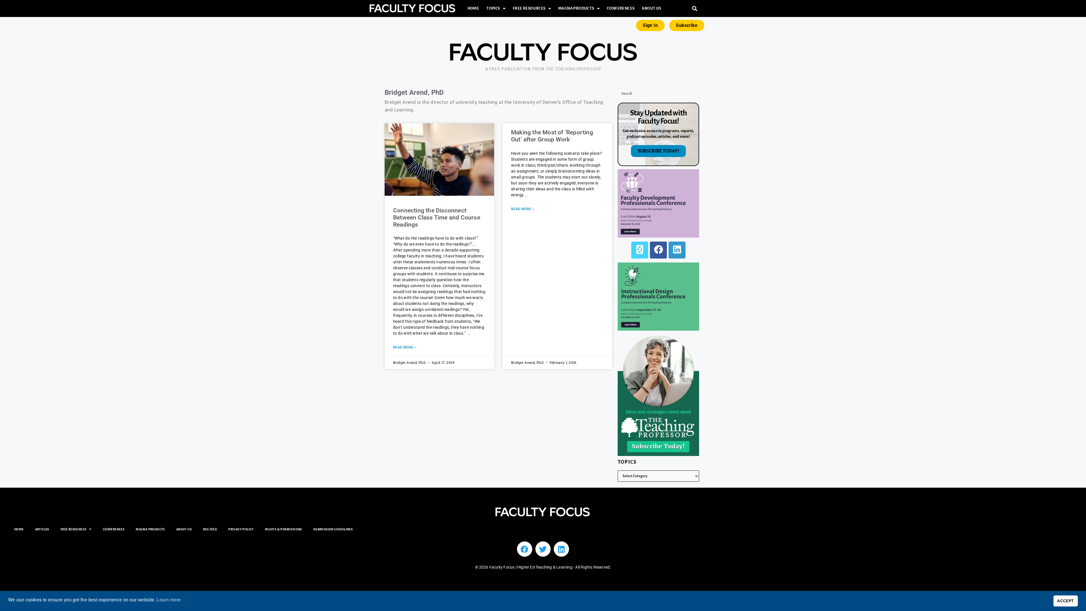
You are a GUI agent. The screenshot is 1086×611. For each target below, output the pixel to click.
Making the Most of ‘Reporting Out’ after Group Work (552, 136)
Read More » (404, 347)
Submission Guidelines (333, 529)
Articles (42, 529)
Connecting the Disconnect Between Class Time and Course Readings (436, 217)
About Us (651, 8)
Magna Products (576, 8)
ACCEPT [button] (1065, 601)
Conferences (620, 8)
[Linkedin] (561, 549)
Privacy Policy (241, 529)
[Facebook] (658, 250)
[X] (639, 250)
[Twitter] (543, 549)
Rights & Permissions (283, 529)
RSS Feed (210, 529)
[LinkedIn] (677, 250)
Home (473, 8)
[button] (694, 8)
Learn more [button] (169, 599)
